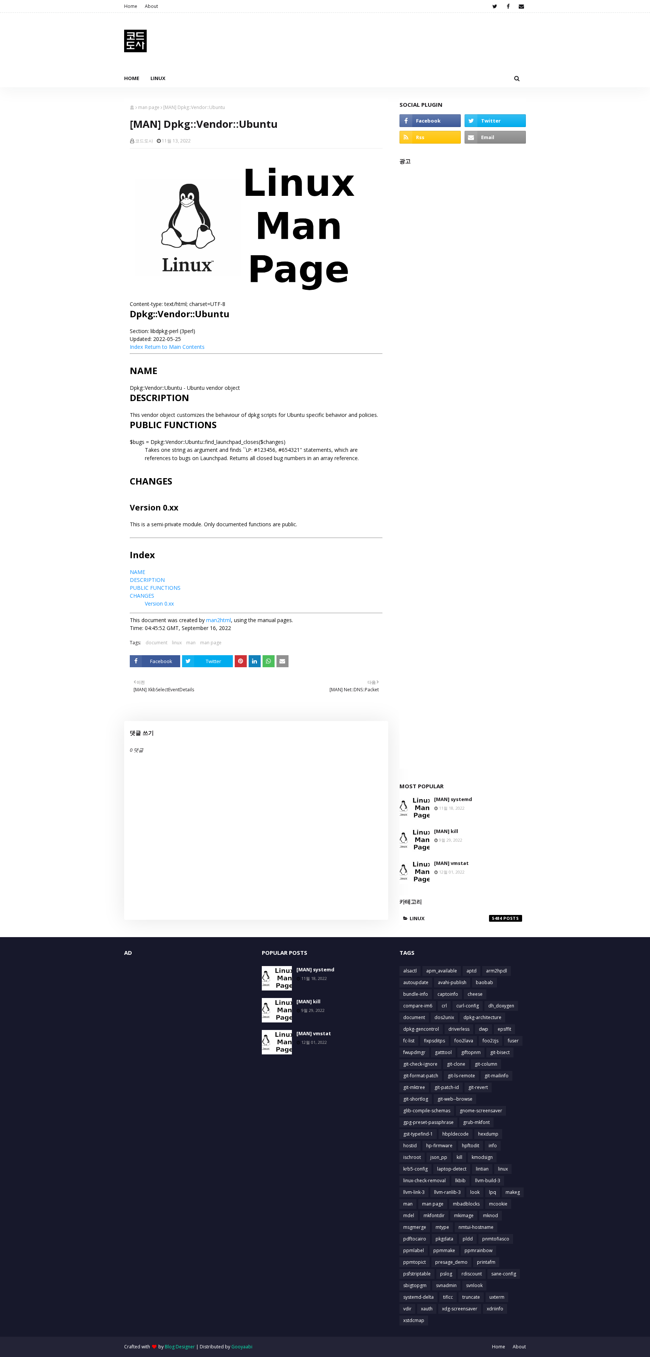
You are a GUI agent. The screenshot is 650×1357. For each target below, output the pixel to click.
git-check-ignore (420, 1064)
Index (136, 346)
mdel (408, 1215)
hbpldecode (455, 1134)
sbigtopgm (415, 1285)
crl (444, 1006)
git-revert (478, 1087)
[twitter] (495, 6)
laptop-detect (451, 1169)
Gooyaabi (241, 1346)
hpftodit (470, 1145)
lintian (482, 1169)
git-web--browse (454, 1099)
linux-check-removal (424, 1180)
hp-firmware (439, 1145)
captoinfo (447, 994)
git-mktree (414, 1087)
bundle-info (415, 994)
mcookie (498, 1204)
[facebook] (508, 6)
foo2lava (463, 1040)
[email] (521, 6)
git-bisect (500, 1052)
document (156, 642)
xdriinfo (495, 1309)
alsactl (410, 971)
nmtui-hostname (476, 1227)
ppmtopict (414, 1262)
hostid (410, 1145)
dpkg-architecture (482, 1017)
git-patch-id (446, 1087)
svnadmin (446, 1285)
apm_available (441, 971)
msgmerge (414, 1227)
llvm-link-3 (414, 1192)
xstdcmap (413, 1320)
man (191, 642)
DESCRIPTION (147, 579)
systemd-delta (418, 1297)
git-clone (456, 1064)
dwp (483, 1029)
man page (148, 107)
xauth (427, 1309)
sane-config (503, 1274)
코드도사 (144, 141)
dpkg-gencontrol (421, 1029)
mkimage (464, 1215)
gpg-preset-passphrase (428, 1122)
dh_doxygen (501, 1006)
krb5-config (415, 1169)
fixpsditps (434, 1040)
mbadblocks (466, 1204)
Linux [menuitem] (158, 78)
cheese (475, 994)
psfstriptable (417, 1274)
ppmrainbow (478, 1250)
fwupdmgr (414, 1052)
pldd (468, 1239)
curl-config (467, 1006)
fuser (513, 1040)
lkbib (460, 1180)
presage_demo (451, 1262)
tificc (448, 1297)
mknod (490, 1215)
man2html (218, 620)
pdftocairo (414, 1239)
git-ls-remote (461, 1075)
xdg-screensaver (459, 1309)
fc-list (409, 1040)
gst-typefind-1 (418, 1134)
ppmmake (444, 1250)
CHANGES (142, 595)
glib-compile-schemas (426, 1110)
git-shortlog (415, 1099)
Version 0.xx (159, 603)
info (493, 1145)
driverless (458, 1029)
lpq (492, 1192)
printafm (486, 1262)
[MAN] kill (446, 831)
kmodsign (482, 1157)
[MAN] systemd (453, 799)
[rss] (430, 137)
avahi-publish (452, 982)
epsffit (504, 1029)
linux (177, 642)
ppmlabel (413, 1250)
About (151, 6)
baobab (484, 982)
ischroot (412, 1157)
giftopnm (471, 1052)
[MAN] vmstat (451, 863)
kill (459, 1157)
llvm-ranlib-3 (447, 1192)
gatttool (443, 1052)
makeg (513, 1192)
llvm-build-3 (487, 1180)
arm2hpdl (496, 971)
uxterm (496, 1297)
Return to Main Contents (174, 346)
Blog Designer (180, 1346)
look (475, 1192)
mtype (442, 1227)
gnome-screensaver (481, 1110)
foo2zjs (490, 1040)
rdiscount (472, 1274)
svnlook (474, 1285)
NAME (137, 572)
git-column (486, 1064)
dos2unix (444, 1017)
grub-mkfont (476, 1122)
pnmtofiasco (495, 1239)
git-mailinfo (496, 1075)
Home (130, 6)
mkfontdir (434, 1215)
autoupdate (415, 982)
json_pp (438, 1157)
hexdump (488, 1134)
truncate (471, 1297)
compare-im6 (417, 1006)
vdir (407, 1309)
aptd (471, 971)
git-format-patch (420, 1075)
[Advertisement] (462, 470)
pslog (446, 1274)
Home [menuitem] (131, 78)
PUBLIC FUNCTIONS (155, 587)
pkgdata (444, 1239)
